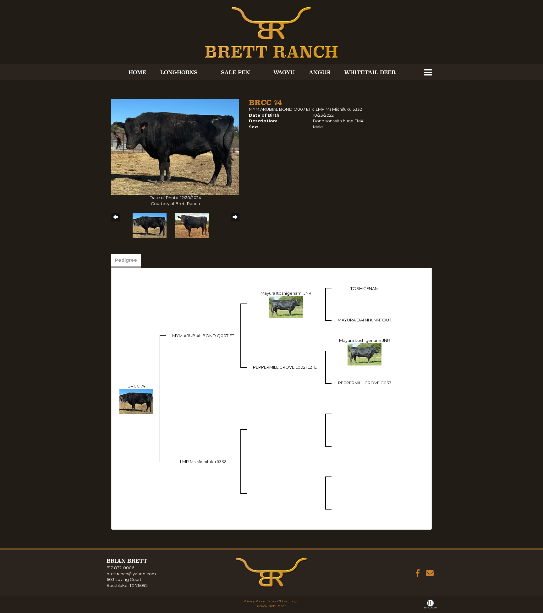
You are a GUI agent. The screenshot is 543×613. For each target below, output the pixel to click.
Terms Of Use (277, 601)
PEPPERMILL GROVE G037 (364, 382)
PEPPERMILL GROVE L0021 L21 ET (286, 367)
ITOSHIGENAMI (364, 288)
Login (294, 601)
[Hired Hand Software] (430, 605)
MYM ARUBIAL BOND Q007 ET (280, 109)
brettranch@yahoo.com (131, 573)
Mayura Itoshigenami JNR (286, 293)
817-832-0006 (120, 567)
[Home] (271, 571)
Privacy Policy (254, 601)
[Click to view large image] (175, 146)
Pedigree (126, 260)
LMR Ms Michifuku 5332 (339, 109)
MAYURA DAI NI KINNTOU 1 (364, 319)
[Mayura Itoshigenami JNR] (286, 306)
